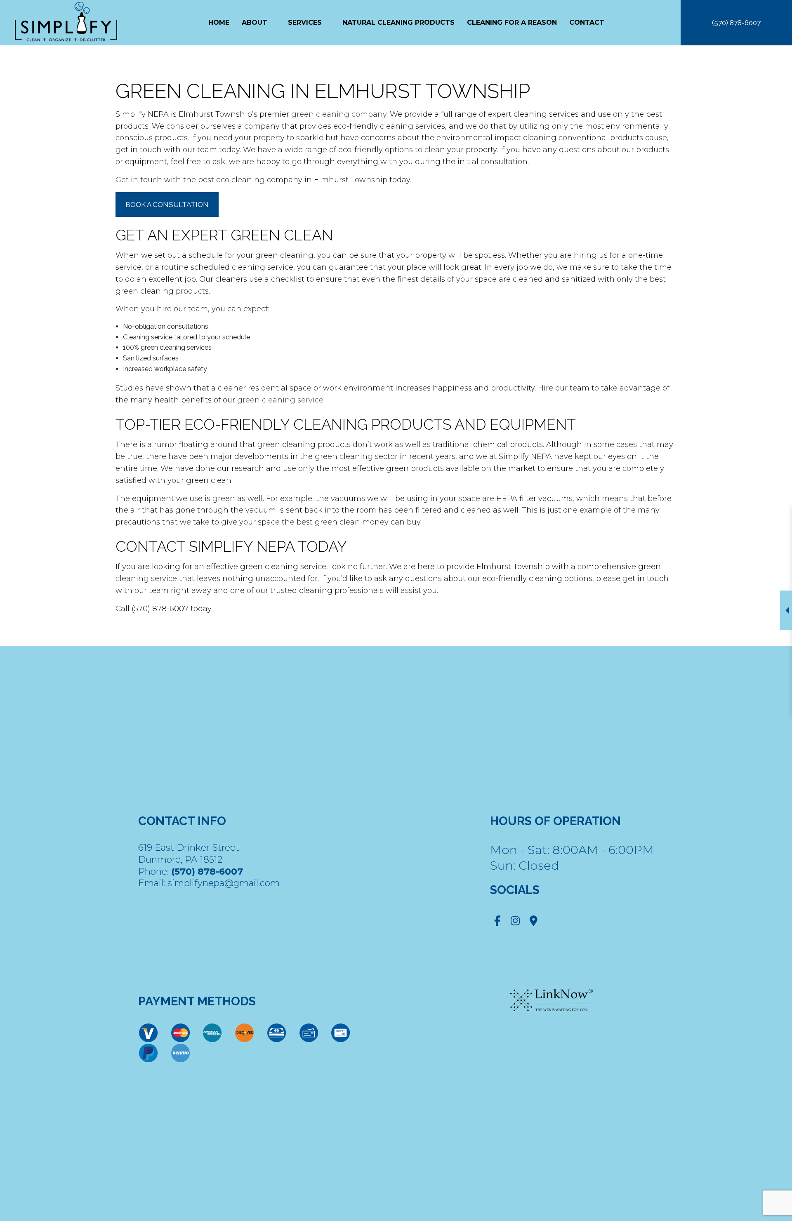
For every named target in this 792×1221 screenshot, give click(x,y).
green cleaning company (339, 114)
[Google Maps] (534, 922)
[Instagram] (515, 922)
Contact (586, 22)
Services (305, 22)
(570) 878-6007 (736, 23)
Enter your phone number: (632, 572)
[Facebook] (497, 922)
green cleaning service (280, 400)
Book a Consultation (167, 204)
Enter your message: (624, 629)
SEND (738, 685)
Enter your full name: (624, 544)
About (254, 22)
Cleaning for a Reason (512, 22)
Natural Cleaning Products (398, 22)
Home (218, 22)
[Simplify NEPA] (66, 22)
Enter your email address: (631, 601)
